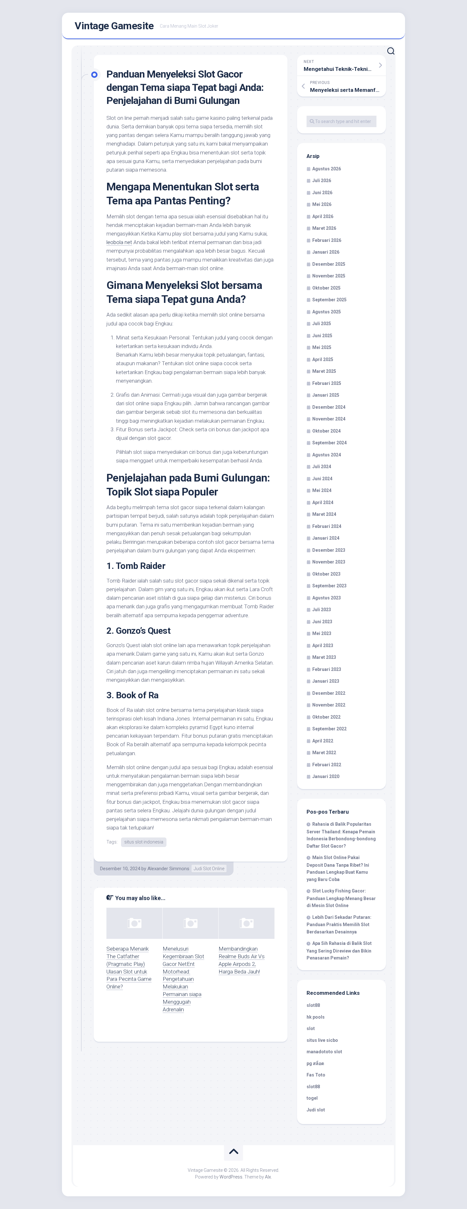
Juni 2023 (322, 621)
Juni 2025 (322, 335)
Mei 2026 (321, 204)
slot (311, 1028)
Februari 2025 (326, 383)
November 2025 (328, 275)
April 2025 (322, 359)
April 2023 (322, 645)
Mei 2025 (321, 347)
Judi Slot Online (209, 868)
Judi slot (316, 1109)
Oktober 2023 (326, 574)
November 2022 (328, 704)
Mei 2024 (321, 490)
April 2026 (322, 216)
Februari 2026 (326, 240)
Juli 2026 (321, 180)
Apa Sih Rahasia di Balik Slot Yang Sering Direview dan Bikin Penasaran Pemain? (339, 950)
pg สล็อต (315, 1063)
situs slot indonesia (143, 841)
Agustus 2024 (326, 454)
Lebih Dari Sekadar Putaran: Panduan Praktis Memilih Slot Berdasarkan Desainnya (339, 924)
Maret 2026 (324, 228)
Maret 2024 (324, 514)
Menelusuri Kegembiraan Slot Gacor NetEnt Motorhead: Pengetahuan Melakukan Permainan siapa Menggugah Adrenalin (183, 979)
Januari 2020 (325, 776)
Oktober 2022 (326, 717)
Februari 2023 (326, 669)
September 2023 (329, 585)
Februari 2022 (326, 764)
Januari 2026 (325, 252)
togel (312, 1098)
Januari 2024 (325, 538)
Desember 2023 (328, 550)
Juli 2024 (321, 466)
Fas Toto (316, 1074)
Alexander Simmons (168, 868)
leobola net (119, 242)
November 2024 (328, 418)
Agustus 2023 (326, 597)
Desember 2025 (328, 264)
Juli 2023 (321, 609)
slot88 (313, 1005)
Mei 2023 (321, 633)
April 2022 (322, 740)
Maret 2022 (324, 752)
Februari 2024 (326, 526)
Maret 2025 (324, 371)
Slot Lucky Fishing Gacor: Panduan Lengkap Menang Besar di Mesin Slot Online (341, 898)
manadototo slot (324, 1051)
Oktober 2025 (326, 287)
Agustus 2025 (326, 311)
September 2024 (329, 442)
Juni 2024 (322, 478)
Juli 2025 (321, 323)
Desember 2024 (328, 407)
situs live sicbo (322, 1040)
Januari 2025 (325, 395)
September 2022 (329, 728)
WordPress (231, 1176)
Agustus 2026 (326, 168)
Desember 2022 (328, 693)
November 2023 (328, 561)
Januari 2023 (325, 681)
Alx (268, 1176)
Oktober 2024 (326, 431)
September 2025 (329, 299)
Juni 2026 (322, 192)
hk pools (316, 1017)
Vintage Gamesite (114, 26)
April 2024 (322, 502)
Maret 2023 (324, 657)
